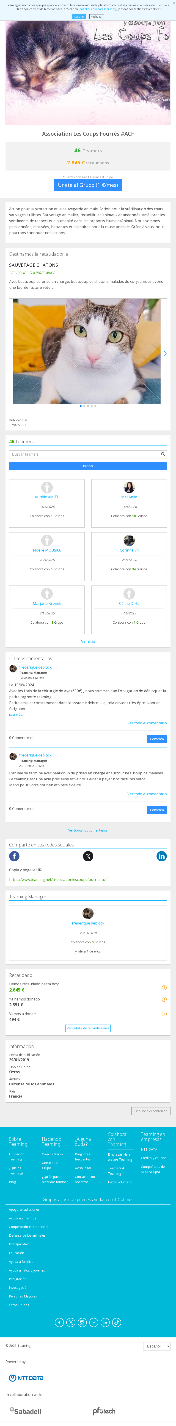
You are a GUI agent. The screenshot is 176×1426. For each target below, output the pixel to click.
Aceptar (79, 17)
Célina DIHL (129, 603)
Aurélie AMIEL (47, 496)
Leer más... (16, 714)
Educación (16, 1253)
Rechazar (97, 17)
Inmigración (17, 1279)
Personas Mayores (23, 1296)
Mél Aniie (129, 496)
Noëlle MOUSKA (47, 550)
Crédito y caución (154, 1158)
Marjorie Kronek (47, 603)
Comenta (157, 739)
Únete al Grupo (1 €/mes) (88, 184)
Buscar (88, 466)
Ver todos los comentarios (88, 830)
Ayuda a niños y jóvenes (27, 1270)
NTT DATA (149, 1149)
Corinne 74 (129, 550)
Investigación (18, 1287)
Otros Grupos (19, 1305)
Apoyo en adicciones (24, 1209)
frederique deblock (35, 667)
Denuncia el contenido (151, 1111)
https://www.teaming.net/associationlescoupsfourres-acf (58, 879)
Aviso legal (83, 1168)
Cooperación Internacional (28, 1226)
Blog (12, 1182)
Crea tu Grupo (52, 1154)
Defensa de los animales (27, 1235)
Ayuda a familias (21, 1261)
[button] (81, 406)
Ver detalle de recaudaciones (88, 1028)
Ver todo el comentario (147, 723)
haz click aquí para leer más (98, 9)
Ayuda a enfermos (22, 1218)
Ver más (88, 641)
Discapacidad (19, 1244)
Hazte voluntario (120, 1182)
